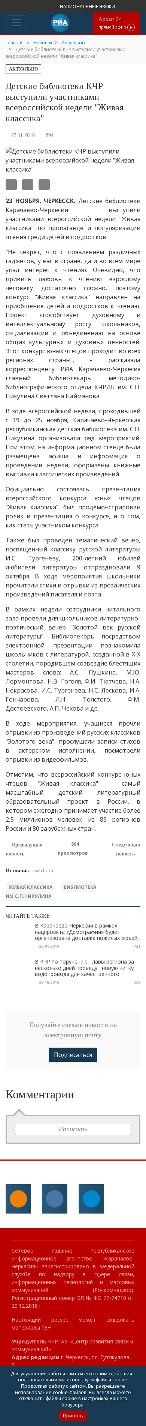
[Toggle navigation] (16, 22)
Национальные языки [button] (88, 6)
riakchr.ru (43, 870)
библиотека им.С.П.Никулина (51, 891)
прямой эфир (112, 22)
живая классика (30, 887)
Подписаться (73, 1055)
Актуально (23, 69)
